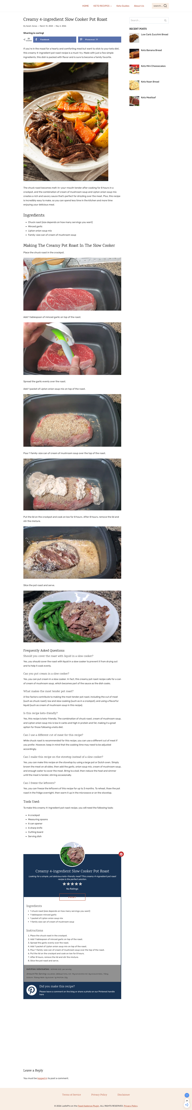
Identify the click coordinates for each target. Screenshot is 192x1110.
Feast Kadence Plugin (88, 1106)
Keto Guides (123, 5)
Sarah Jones (31, 26)
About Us (139, 5)
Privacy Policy (99, 1095)
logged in (42, 1078)
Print (72, 897)
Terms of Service (71, 1095)
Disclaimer (124, 1095)
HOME (85, 5)
